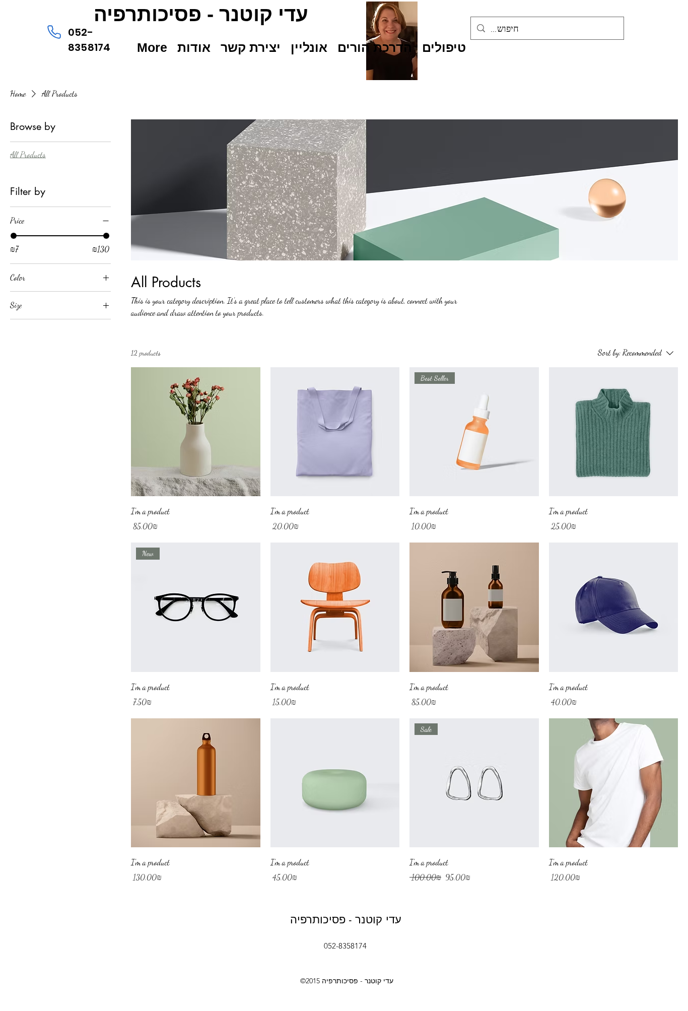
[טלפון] (54, 32)
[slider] (14, 236)
